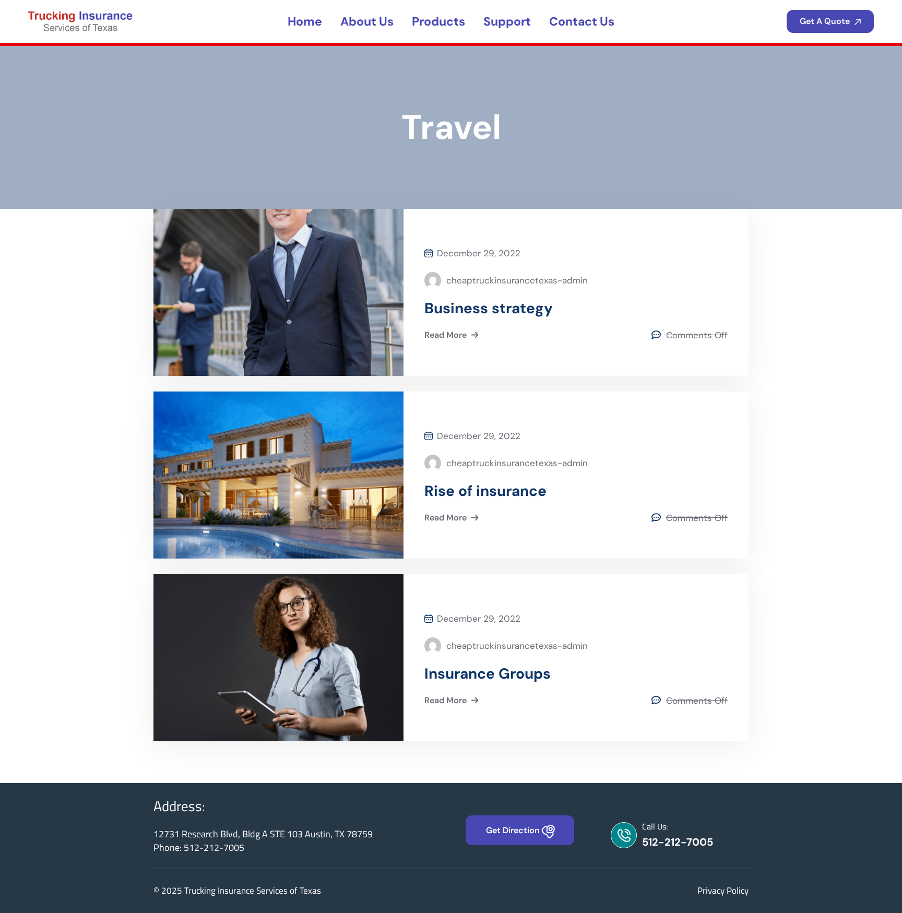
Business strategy (488, 308)
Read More (445, 334)
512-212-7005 (677, 842)
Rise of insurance (485, 491)
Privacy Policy (723, 890)
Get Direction (514, 830)
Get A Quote (826, 21)
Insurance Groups (487, 674)
